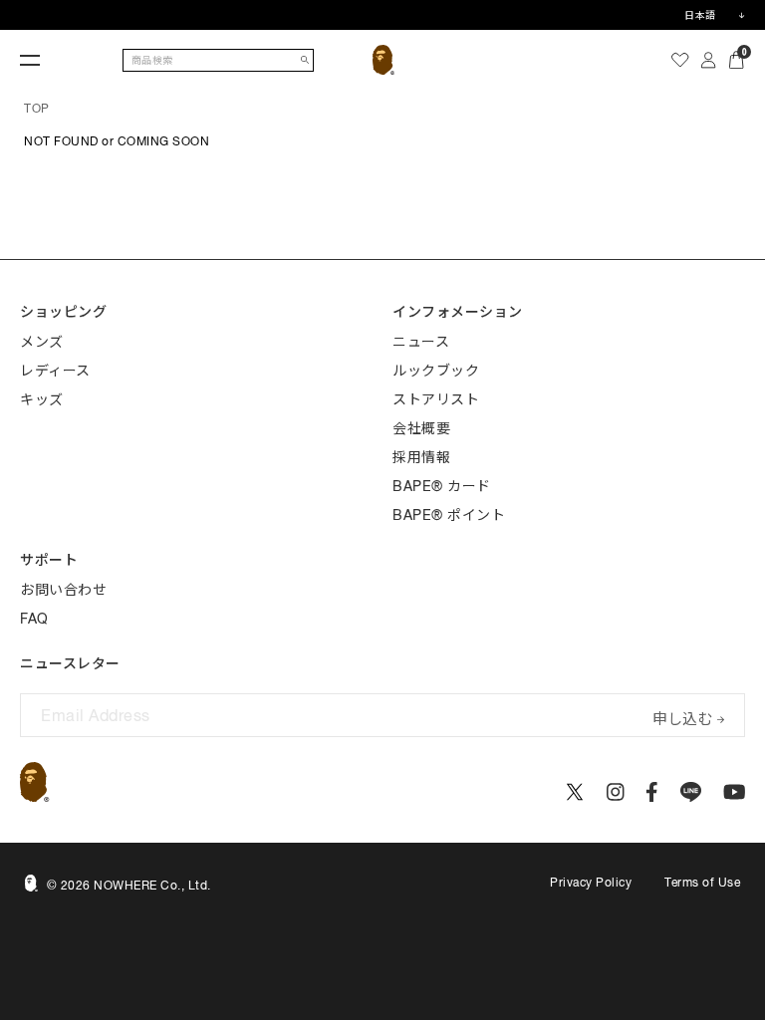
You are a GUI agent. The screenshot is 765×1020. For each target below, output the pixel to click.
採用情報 (421, 457)
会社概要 (421, 428)
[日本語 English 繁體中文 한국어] (714, 15)
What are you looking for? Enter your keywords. (2, 3)
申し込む (682, 716)
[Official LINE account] (690, 792)
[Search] (305, 60)
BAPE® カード (441, 486)
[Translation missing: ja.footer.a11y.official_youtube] (734, 792)
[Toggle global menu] (30, 60)
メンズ (42, 342)
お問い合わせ (63, 590)
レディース (55, 371)
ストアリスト (435, 399)
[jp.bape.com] (384, 60)
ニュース (420, 342)
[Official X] (575, 792)
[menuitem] (680, 60)
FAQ (34, 619)
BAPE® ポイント (448, 515)
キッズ (42, 399)
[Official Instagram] (616, 792)
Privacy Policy (591, 883)
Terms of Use (702, 883)
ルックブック (435, 371)
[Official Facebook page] (651, 792)
